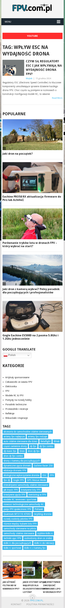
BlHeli (57, 441)
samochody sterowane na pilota (20, 528)
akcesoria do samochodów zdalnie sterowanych (28, 431)
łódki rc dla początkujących (17, 543)
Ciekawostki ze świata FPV (18, 382)
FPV (7, 391)
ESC (44, 475)
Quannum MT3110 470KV (17, 514)
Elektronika (11, 386)
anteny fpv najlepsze (14, 436)
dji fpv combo (46, 446)
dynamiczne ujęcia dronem (17, 465)
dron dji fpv (34, 451)
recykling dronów (42, 514)
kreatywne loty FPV (31, 489)
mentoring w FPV (37, 494)
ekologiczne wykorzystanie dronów (21, 475)
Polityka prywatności (40, 604)
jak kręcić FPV (11, 489)
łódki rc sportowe (12, 548)
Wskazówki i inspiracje (16, 418)
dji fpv (33, 446)
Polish (12, 355)
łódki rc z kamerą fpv (35, 548)
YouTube (32, 36)
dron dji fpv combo (13, 456)
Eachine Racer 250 (43, 465)
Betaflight (45, 441)
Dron (22, 451)
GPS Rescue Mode (36, 480)
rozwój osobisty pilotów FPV (18, 518)
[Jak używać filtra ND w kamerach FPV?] (12, 570)
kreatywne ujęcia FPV (14, 494)
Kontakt (16, 604)
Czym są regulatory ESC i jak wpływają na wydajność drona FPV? (44, 67)
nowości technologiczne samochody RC (24, 504)
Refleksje (9, 413)
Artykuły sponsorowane (17, 377)
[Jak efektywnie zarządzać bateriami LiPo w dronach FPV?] (52, 570)
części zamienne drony (15, 446)
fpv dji (7, 480)
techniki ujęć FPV (12, 538)
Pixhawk (38, 509)
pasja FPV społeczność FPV (17, 509)
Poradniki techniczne (15, 404)
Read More (57, 98)
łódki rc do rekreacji (44, 543)
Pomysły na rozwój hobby (18, 400)
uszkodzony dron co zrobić (38, 538)
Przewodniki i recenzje (16, 409)
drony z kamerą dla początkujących (22, 460)
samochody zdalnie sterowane (19, 533)
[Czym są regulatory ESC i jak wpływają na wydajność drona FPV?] (13, 68)
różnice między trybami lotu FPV (20, 523)
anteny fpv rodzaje (37, 436)
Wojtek (29, 78)
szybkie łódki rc (45, 533)
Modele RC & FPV (14, 395)
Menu (8, 21)
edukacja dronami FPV (15, 470)
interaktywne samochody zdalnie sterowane (26, 485)
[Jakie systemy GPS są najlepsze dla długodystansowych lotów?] (32, 570)
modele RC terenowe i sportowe (20, 499)
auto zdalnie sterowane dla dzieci (20, 441)
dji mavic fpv (10, 451)
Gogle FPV (18, 480)
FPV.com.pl (36, 600)
